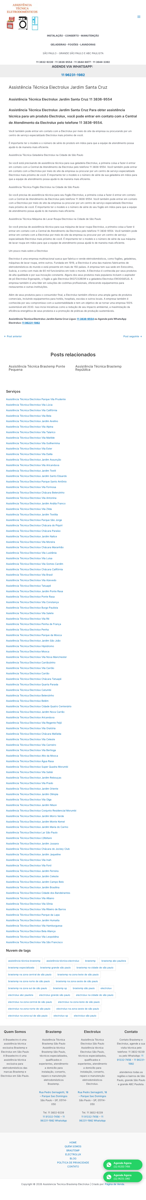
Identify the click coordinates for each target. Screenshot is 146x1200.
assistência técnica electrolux (62, 960)
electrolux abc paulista (20, 995)
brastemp (90, 960)
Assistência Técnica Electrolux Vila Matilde (30, 437)
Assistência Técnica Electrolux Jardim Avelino (32, 421)
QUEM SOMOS (73, 1146)
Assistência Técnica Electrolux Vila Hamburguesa (34, 925)
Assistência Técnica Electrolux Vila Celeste (30, 739)
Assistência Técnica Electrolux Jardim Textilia (32, 514)
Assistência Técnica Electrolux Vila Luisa (29, 558)
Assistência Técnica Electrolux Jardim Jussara (32, 843)
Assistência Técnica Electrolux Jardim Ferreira (32, 871)
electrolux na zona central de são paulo (30, 1001)
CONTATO (73, 1166)
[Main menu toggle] (139, 16)
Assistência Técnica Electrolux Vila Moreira (30, 541)
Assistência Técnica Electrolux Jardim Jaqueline (33, 854)
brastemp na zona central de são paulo (29, 974)
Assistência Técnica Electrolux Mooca (27, 651)
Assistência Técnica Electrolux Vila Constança (32, 602)
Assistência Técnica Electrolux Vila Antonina (31, 497)
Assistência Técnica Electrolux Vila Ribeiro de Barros (36, 909)
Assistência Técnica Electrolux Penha (27, 629)
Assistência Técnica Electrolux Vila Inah (28, 859)
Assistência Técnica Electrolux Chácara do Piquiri (34, 525)
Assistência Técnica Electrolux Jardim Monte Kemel (35, 821)
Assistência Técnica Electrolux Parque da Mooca (34, 635)
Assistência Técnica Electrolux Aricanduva (30, 717)
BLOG (73, 1158)
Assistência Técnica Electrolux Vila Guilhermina (33, 443)
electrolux (106, 988)
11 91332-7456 (51, 1116)
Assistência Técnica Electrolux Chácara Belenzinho (35, 492)
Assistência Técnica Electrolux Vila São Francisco (34, 942)
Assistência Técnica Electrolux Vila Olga (28, 799)
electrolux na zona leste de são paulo (79, 1001)
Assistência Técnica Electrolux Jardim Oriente (32, 788)
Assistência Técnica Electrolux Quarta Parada (32, 684)
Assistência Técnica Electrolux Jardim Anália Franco (36, 503)
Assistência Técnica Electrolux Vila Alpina (29, 426)
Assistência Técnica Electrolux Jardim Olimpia (32, 794)
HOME (73, 1142)
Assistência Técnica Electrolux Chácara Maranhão (35, 547)
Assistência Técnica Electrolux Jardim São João (33, 640)
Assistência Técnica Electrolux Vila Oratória (31, 728)
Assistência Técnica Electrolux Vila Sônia (29, 903)
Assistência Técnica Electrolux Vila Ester (29, 448)
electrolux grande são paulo (54, 995)
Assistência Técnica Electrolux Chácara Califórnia (34, 569)
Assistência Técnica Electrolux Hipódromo (30, 646)
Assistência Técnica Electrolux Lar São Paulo (32, 832)
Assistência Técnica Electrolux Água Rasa (30, 761)
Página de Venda (114, 1184)
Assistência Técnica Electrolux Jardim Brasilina (32, 887)
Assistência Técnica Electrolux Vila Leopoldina (32, 936)
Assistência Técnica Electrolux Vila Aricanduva (32, 465)
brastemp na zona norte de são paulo (29, 981)
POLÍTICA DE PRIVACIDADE (73, 1162)
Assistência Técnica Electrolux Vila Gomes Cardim (34, 563)
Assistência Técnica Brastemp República (98, 367)
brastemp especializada (21, 967)
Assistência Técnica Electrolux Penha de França (33, 624)
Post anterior (13, 336)
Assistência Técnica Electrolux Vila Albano (30, 898)
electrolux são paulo (85, 1015)
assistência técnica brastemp (24, 960)
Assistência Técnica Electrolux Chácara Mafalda (33, 733)
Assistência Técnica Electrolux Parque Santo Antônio (36, 481)
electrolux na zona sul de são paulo (28, 1015)
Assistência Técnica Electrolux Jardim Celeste (32, 876)
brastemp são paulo (84, 988)
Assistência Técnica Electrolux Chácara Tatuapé (33, 678)
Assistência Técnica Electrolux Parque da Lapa (33, 914)
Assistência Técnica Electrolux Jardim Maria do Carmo (37, 827)
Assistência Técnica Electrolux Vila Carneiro (31, 744)
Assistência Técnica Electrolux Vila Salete (30, 613)
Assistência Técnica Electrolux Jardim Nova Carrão (35, 711)
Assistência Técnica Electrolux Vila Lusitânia (31, 552)
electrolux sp (61, 1015)
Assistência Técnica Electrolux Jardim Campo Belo (35, 881)
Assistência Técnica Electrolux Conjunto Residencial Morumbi (41, 810)
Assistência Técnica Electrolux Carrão (27, 673)
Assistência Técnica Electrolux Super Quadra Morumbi (37, 766)
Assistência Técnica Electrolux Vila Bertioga (31, 750)
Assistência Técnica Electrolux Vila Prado (29, 783)
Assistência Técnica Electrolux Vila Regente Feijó (34, 722)
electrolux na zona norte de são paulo (29, 1008)
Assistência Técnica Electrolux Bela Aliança (31, 931)
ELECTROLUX (73, 1154)
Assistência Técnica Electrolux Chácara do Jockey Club (38, 848)
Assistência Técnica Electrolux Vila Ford (28, 865)
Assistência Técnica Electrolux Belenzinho (30, 695)
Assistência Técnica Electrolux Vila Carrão (30, 668)
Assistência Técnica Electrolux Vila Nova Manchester (36, 657)
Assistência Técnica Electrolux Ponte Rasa (30, 596)
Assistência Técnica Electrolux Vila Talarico (30, 432)
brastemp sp (60, 988)
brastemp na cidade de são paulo (95, 967)
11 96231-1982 (73, 75)
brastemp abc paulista (113, 960)
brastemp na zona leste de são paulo (78, 974)
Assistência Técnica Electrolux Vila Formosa (31, 487)
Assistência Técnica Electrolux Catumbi (28, 690)
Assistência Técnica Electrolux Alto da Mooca (32, 755)
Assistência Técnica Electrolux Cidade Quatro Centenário (38, 706)
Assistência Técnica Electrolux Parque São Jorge (34, 520)
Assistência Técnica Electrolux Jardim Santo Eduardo (36, 476)
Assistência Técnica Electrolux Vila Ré (27, 618)
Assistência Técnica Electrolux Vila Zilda (29, 509)
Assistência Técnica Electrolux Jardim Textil (31, 470)
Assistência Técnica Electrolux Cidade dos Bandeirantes (38, 892)
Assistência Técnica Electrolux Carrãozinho (30, 662)
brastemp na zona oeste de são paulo (77, 981)
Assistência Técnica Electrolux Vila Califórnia (31, 410)
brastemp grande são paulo (55, 967)
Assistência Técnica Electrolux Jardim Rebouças (33, 777)
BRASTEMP (73, 1150)
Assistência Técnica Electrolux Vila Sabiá (29, 772)
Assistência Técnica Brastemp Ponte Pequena (37, 367)
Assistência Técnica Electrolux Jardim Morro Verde (35, 816)
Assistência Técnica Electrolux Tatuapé (28, 585)
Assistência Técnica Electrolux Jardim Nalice (31, 536)
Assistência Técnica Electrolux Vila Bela (28, 415)
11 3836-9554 (85, 318)
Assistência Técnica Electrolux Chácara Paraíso (33, 530)
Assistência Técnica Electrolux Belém (27, 700)
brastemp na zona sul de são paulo (27, 988)
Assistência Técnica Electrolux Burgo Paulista (32, 607)
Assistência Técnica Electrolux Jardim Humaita (32, 920)
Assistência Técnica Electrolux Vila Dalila (29, 454)
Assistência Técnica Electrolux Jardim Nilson (31, 805)
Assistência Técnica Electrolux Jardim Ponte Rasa (34, 591)
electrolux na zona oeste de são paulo (77, 1008)
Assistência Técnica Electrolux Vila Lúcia (29, 404)
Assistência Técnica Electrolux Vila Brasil (29, 574)
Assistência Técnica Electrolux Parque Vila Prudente (36, 399)
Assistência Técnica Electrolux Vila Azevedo (31, 580)
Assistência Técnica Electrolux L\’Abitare (29, 838)
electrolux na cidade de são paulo (94, 995)
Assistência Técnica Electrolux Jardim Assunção (33, 459)
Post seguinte (132, 336)
